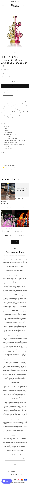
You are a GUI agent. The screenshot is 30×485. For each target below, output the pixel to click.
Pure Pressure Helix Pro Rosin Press (22, 189)
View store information (8, 95)
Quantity (3, 73)
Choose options (8, 207)
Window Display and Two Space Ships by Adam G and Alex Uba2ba (8, 229)
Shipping (2, 71)
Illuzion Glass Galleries (12, 482)
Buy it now (15, 86)
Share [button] (4, 152)
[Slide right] (18, 52)
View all (15, 242)
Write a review (15, 170)
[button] (3, 5)
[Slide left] (11, 52)
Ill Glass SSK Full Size (5, 201)
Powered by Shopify (21, 482)
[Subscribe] (23, 459)
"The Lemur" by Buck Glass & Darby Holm (21, 229)
